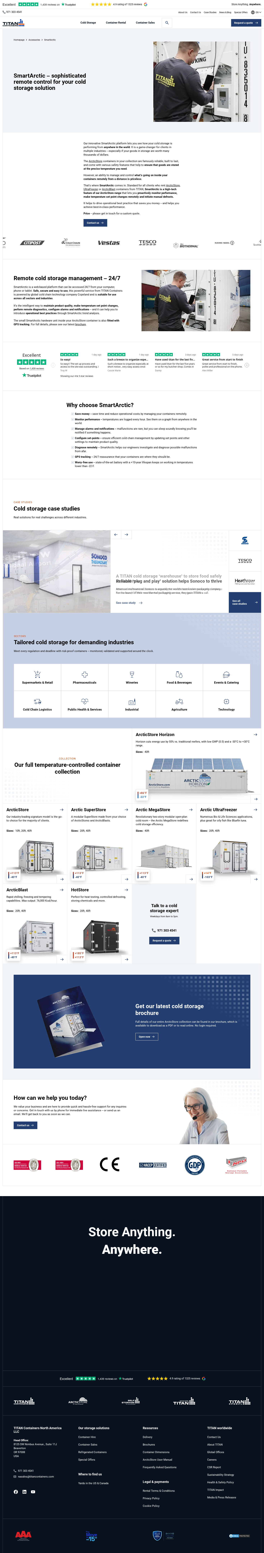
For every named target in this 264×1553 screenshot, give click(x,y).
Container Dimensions (156, 1452)
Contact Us (195, 12)
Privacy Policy (151, 1498)
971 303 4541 (14, 12)
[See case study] (170, 571)
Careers (212, 1459)
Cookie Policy (151, 1506)
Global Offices (215, 1452)
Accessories (34, 40)
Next (126, 534)
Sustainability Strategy (220, 1474)
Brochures (149, 1444)
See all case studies (239, 602)
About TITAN (215, 1444)
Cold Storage (88, 22)
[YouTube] (33, 1492)
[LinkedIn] (24, 1492)
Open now (144, 1036)
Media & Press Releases (221, 1497)
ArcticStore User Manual (157, 1459)
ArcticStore (95, 161)
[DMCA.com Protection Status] (239, 1536)
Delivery (147, 1437)
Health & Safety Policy (220, 1482)
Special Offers (240, 12)
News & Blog (225, 12)
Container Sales (145, 22)
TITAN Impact (215, 1490)
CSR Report (214, 1467)
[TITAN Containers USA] (13, 22)
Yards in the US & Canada (93, 1483)
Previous (115, 534)
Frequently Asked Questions (160, 1467)
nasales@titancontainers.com (36, 1476)
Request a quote (243, 22)
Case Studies (210, 12)
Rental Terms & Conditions (159, 1490)
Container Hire (87, 1437)
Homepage (19, 40)
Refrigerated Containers (92, 1452)
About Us (182, 12)
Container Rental (116, 22)
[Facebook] (16, 1492)
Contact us (93, 222)
